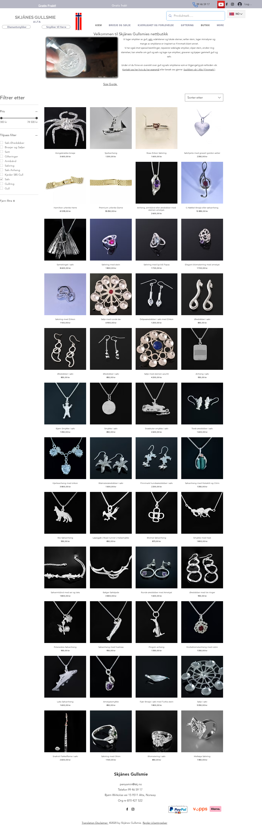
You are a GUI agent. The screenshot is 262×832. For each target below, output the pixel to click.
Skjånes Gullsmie (131, 774)
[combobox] (204, 97)
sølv (150, 39)
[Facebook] (227, 4)
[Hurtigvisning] (65, 128)
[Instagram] (232, 4)
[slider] (36, 118)
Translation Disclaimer (95, 823)
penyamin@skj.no (131, 784)
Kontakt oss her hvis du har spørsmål (140, 69)
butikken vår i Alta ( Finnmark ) (199, 69)
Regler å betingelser (155, 823)
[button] (112, 73)
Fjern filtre (7, 200)
